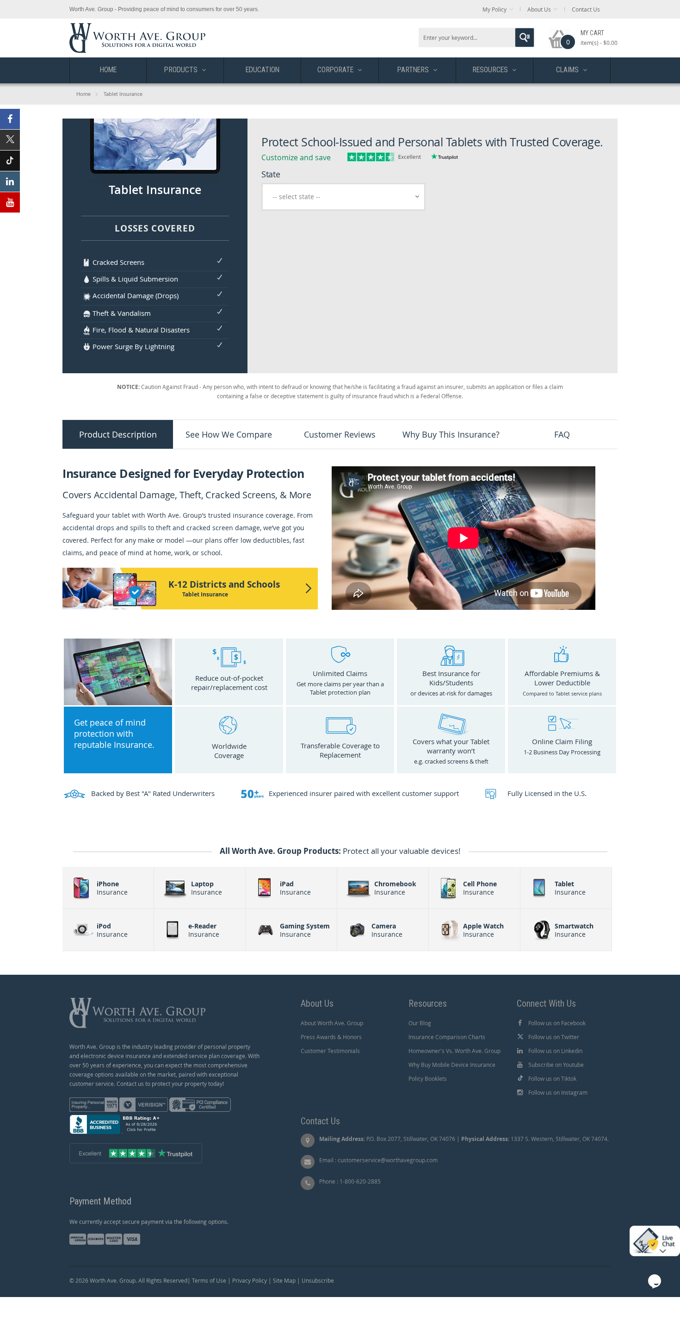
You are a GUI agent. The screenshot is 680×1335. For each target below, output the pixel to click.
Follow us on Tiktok (552, 1078)
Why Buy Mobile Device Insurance (451, 1064)
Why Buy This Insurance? (451, 434)
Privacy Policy (249, 1280)
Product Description (118, 434)
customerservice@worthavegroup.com (388, 1160)
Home (83, 93)
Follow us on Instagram (557, 1092)
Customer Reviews (340, 434)
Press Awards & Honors (331, 1036)
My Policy (494, 9)
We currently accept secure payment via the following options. (149, 1221)
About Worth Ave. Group (332, 1023)
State (270, 174)
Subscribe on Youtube (556, 1064)
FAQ (562, 434)
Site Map (284, 1280)
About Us (539, 9)
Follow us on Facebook (557, 1023)
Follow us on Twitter (553, 1036)
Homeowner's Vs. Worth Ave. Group (454, 1050)
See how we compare (228, 434)
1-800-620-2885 (360, 1181)
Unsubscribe (318, 1280)
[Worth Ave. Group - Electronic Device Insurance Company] (137, 27)
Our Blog (419, 1023)
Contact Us (586, 9)
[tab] (117, 434)
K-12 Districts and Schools (224, 588)
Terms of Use (209, 1280)
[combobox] (476, 37)
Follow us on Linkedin (555, 1050)
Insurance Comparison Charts (446, 1036)
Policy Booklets (427, 1078)
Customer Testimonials (330, 1050)
